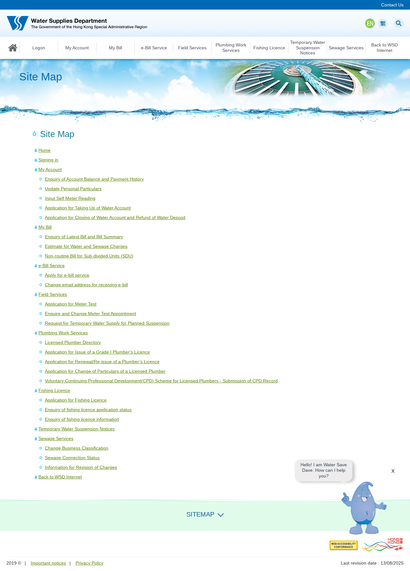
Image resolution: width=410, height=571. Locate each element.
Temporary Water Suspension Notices (76, 428)
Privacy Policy (89, 563)
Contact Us (392, 4)
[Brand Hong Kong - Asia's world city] (382, 544)
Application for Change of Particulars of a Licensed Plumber (105, 371)
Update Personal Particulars (73, 188)
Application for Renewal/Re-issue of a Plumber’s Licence (102, 361)
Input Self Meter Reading (70, 198)
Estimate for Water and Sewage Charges (86, 246)
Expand (220, 513)
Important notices (48, 563)
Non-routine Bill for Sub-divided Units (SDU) (89, 255)
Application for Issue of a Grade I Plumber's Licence (97, 352)
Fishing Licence (54, 390)
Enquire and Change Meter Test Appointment (90, 313)
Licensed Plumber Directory (73, 342)
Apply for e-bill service (67, 275)
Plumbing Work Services (63, 332)
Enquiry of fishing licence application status (88, 409)
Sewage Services (55, 438)
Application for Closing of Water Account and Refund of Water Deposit (115, 217)
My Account (50, 169)
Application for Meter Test (70, 303)
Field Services (52, 294)
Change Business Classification (76, 448)
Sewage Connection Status (72, 457)
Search (399, 23)
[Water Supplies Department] (76, 23)
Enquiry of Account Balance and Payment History (94, 179)
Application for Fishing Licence (76, 400)
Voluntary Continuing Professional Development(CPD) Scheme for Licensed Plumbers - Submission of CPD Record (161, 380)
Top (401, 522)
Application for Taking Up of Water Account (88, 207)
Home (13, 48)
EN (370, 23)
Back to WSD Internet (60, 476)
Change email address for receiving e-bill (86, 284)
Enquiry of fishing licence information (82, 419)
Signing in (48, 159)
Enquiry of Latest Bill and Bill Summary (84, 236)
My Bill (45, 227)
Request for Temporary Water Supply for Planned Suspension (107, 323)
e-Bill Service (51, 265)
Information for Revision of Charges (81, 467)
